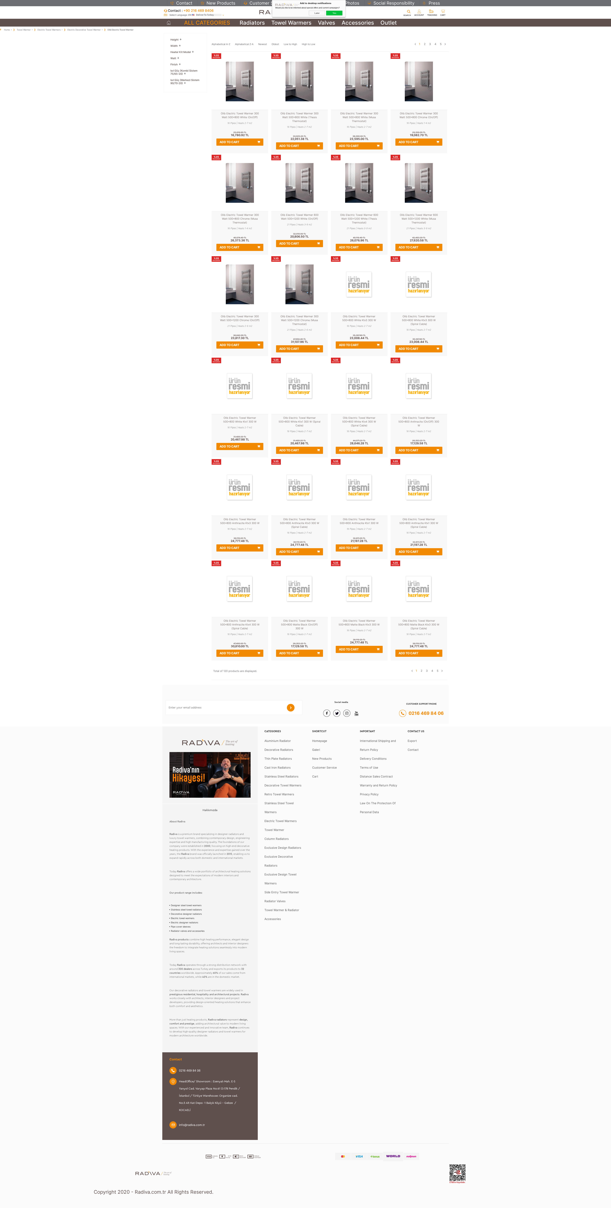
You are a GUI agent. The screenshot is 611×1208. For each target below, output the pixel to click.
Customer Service (267, 3)
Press (434, 3)
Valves (326, 22)
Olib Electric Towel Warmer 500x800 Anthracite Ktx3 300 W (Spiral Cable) (299, 523)
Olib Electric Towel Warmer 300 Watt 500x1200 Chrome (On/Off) (240, 318)
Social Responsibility (393, 3)
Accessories (358, 22)
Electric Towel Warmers (280, 821)
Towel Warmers (291, 22)
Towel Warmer (274, 830)
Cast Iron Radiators (277, 767)
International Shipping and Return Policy (378, 745)
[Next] (445, 44)
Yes (334, 13)
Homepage (319, 741)
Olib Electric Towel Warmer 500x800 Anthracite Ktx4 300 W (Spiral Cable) (240, 624)
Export (412, 741)
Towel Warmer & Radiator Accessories (281, 914)
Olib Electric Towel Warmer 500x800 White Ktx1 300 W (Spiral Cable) (299, 421)
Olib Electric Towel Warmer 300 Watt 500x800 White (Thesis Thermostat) (300, 117)
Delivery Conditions (373, 758)
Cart (315, 776)
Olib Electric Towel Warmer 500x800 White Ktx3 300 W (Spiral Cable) (419, 320)
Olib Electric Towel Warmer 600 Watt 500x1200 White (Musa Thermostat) (419, 218)
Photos (352, 3)
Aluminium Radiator (277, 741)
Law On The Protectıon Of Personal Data (378, 807)
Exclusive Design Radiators (282, 847)
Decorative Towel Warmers (282, 785)
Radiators (252, 22)
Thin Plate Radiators (278, 758)
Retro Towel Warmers (279, 794)
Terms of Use (369, 767)
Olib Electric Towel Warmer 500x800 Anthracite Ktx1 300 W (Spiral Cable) (418, 523)
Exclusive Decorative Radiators (278, 861)
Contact (184, 3)
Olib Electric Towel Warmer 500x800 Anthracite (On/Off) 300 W (418, 421)
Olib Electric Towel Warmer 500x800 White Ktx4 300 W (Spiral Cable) (359, 421)
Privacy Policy (369, 794)
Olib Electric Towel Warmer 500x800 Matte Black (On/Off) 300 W (299, 624)
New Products (221, 3)
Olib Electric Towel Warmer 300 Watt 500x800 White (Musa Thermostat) (359, 117)
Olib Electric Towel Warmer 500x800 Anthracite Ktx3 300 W (240, 521)
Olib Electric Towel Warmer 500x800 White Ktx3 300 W (359, 318)
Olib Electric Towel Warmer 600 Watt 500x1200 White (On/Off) (300, 216)
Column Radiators (276, 838)
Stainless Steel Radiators (281, 776)
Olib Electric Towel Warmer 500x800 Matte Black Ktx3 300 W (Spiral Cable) (418, 624)
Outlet (388, 22)
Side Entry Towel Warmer (281, 892)
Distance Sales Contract (376, 776)
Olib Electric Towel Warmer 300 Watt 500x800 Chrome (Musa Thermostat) (240, 218)
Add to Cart (229, 142)
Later (317, 13)
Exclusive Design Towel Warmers (280, 879)
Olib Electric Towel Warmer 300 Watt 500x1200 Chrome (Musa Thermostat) (300, 320)
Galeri (316, 749)
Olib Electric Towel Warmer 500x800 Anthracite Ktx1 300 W (359, 521)
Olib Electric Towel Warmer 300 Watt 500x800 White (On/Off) (240, 115)
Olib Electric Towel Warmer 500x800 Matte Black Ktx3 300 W (359, 622)
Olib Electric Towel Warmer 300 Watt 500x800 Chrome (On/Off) (419, 115)
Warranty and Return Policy (378, 785)
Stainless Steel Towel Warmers (279, 807)
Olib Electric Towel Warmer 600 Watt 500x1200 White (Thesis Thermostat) (359, 218)
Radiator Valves (274, 901)
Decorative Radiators (278, 749)
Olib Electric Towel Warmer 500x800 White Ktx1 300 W (239, 419)
